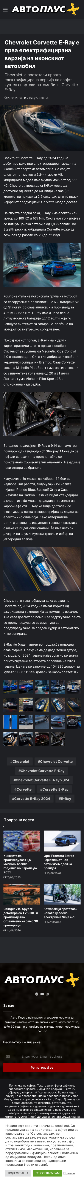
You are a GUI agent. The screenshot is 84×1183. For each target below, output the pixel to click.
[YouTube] (42, 994)
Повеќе (69, 1173)
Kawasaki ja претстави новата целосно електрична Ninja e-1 (60, 913)
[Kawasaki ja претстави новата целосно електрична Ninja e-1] (62, 894)
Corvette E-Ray (55, 789)
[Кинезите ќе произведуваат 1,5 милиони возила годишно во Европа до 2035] (21, 841)
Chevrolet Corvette (56, 761)
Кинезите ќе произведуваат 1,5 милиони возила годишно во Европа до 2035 (20, 864)
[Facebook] (36, 994)
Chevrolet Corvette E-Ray (42, 771)
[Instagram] (47, 994)
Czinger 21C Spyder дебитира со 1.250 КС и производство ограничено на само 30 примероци (20, 917)
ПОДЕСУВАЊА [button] (18, 1173)
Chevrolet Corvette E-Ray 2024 (42, 780)
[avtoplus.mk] (46, 9)
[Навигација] (5, 11)
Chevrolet (20, 761)
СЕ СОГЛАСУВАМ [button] (48, 1173)
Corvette (24, 789)
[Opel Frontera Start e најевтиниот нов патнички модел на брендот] (62, 841)
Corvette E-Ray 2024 (32, 798)
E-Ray (66, 798)
